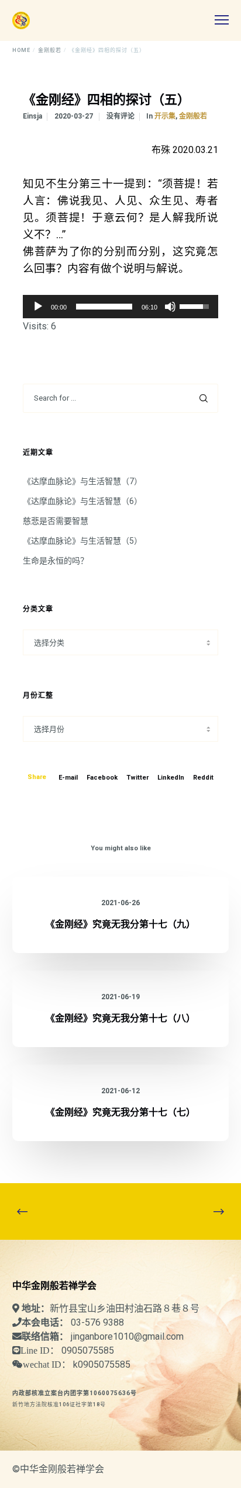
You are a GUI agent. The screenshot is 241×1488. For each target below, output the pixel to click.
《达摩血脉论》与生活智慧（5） (82, 540)
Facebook (102, 777)
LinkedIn (170, 777)
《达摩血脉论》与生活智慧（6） (82, 501)
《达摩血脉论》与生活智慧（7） (82, 481)
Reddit (203, 777)
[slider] (104, 307)
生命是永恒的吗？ (55, 560)
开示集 (164, 116)
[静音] (170, 306)
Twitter (137, 777)
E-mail (68, 777)
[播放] (38, 306)
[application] (120, 306)
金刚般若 (193, 116)
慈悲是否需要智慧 (55, 521)
